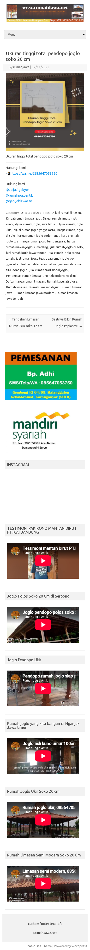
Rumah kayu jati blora (62, 281)
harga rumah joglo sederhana (38, 235)
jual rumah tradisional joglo (49, 270)
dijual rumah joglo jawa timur (35, 224)
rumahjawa (21, 67)
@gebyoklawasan (19, 201)
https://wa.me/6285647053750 (34, 173)
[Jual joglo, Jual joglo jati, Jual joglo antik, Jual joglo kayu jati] (45, 21)
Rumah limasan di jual (44, 287)
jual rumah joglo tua (30, 258)
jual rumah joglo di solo (66, 247)
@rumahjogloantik (19, 195)
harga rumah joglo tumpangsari (43, 241)
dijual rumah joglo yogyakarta (34, 229)
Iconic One (34, 946)
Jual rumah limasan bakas (38, 264)
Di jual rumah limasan (66, 212)
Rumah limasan (16, 287)
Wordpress (79, 946)
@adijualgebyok (18, 190)
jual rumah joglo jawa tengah (26, 252)
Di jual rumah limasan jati (23, 218)
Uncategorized (31, 212)
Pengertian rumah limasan (24, 275)
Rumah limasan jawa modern (34, 292)
